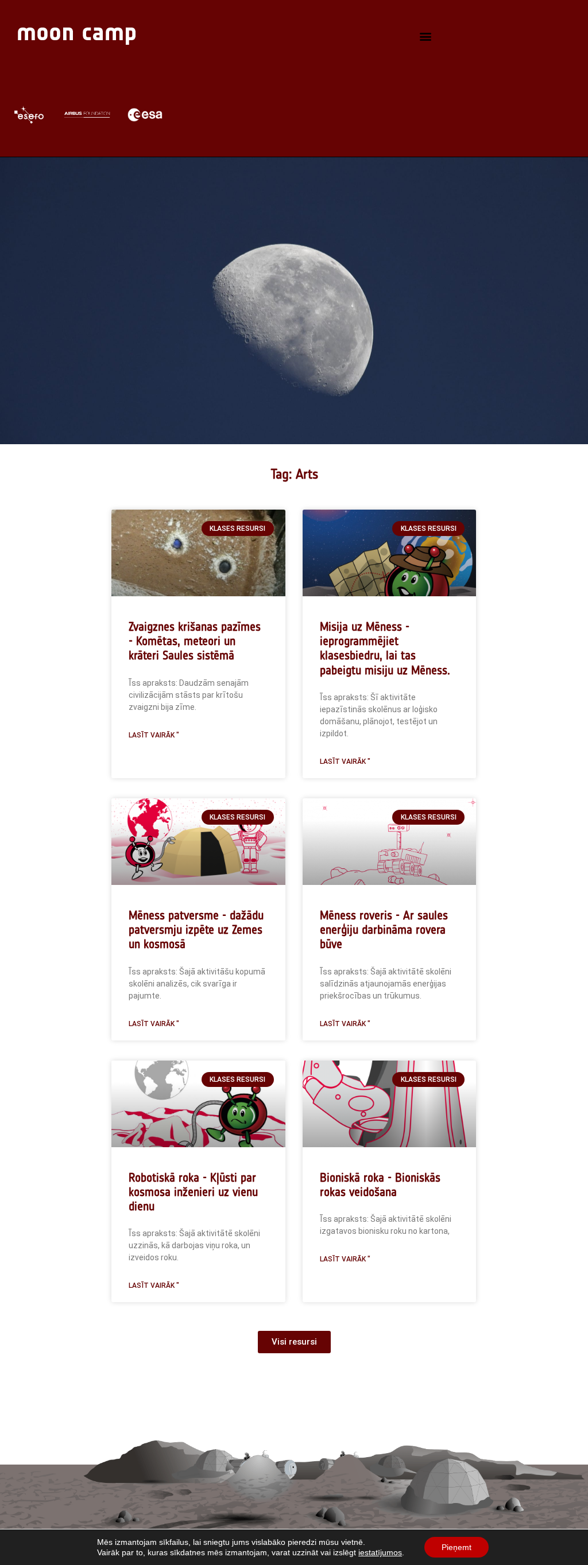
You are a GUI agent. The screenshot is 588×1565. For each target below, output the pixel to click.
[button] (425, 36)
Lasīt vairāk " (154, 735)
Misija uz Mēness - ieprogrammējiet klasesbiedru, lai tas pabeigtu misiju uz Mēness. (385, 648)
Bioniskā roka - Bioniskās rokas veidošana (380, 1184)
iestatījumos (380, 1552)
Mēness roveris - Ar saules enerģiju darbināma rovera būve (384, 929)
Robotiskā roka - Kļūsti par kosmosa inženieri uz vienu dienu (193, 1191)
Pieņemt (456, 1547)
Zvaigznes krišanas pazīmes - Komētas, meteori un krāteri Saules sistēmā (195, 640)
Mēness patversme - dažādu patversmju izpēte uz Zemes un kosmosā (196, 929)
